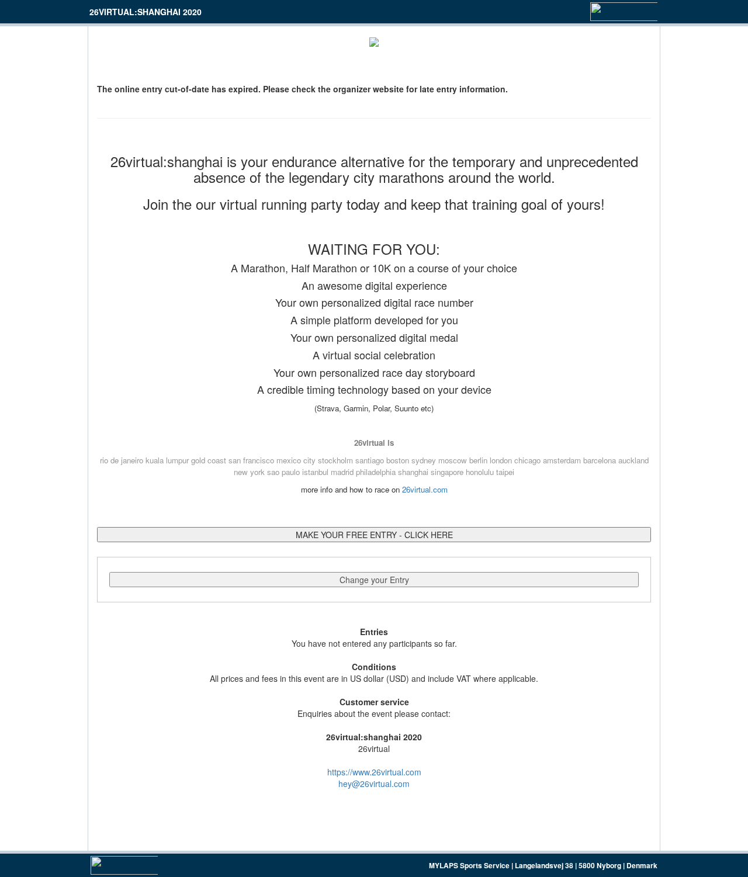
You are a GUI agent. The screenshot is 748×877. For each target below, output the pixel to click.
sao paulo (283, 471)
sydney (423, 460)
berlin (478, 460)
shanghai (413, 471)
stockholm (335, 460)
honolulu (480, 471)
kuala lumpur (167, 460)
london (501, 460)
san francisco (251, 460)
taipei (505, 471)
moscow (452, 460)
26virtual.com (425, 489)
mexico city (296, 460)
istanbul (315, 471)
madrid (342, 471)
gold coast (208, 460)
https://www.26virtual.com (374, 772)
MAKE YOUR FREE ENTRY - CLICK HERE (374, 534)
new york (249, 471)
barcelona (599, 460)
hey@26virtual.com (374, 783)
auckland (633, 460)
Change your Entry (374, 579)
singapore (447, 471)
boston (397, 460)
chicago (527, 460)
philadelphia (376, 471)
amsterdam (562, 460)
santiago (369, 460)
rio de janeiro (121, 460)
